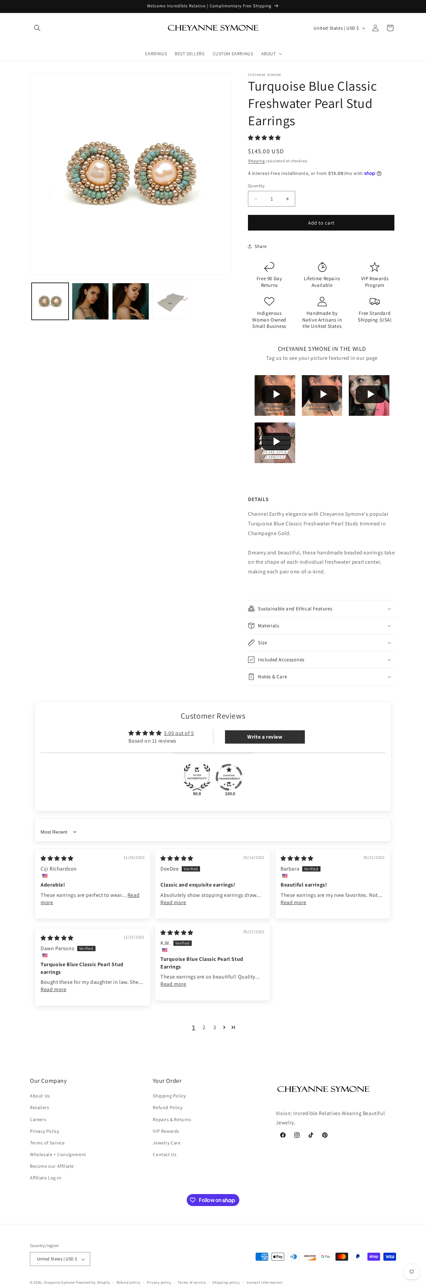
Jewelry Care (166, 1143)
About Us (40, 1096)
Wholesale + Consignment (58, 1155)
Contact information (265, 1282)
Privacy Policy (44, 1131)
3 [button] (214, 1027)
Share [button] (261, 246)
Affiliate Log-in (46, 1178)
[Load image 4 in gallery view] (170, 301)
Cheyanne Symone (59, 1282)
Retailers (39, 1108)
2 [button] (204, 1027)
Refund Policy (167, 1108)
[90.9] (197, 777)
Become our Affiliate (52, 1166)
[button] (37, 28)
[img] (57, 858)
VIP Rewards (166, 1131)
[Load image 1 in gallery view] (50, 301)
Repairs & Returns (172, 1119)
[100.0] (229, 777)
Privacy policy (159, 1282)
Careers (38, 1119)
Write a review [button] (264, 736)
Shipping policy (226, 1282)
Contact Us (164, 1155)
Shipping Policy (169, 1096)
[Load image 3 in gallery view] (130, 301)
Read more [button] (173, 902)
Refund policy (128, 1282)
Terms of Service (47, 1143)
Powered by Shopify (93, 1282)
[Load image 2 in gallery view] (90, 301)
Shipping (256, 160)
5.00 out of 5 (179, 733)
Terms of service (192, 1282)
